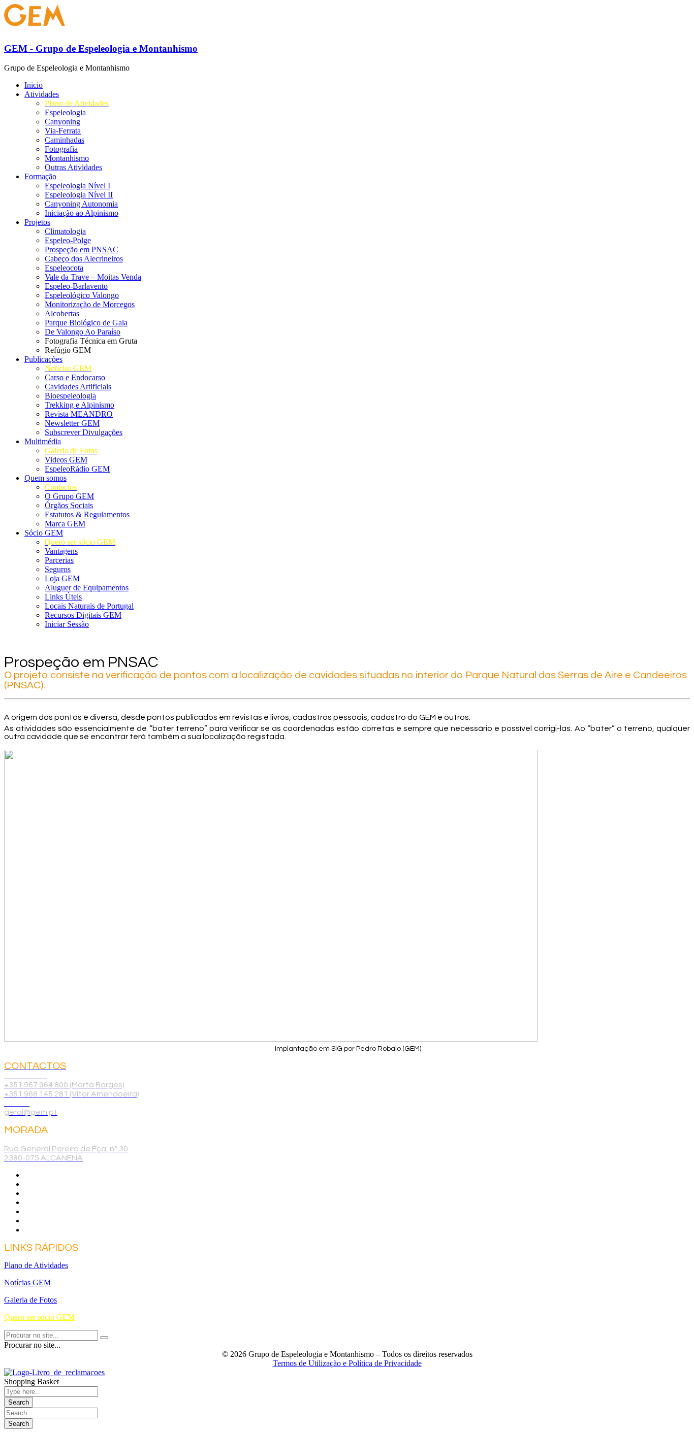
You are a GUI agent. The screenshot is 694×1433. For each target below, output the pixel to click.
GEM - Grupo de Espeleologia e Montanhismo (101, 48)
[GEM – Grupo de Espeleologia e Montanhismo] (34, 28)
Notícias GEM (27, 1282)
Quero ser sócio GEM (39, 1317)
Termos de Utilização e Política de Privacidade (347, 1363)
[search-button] (104, 1337)
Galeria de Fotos (30, 1299)
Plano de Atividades (36, 1265)
